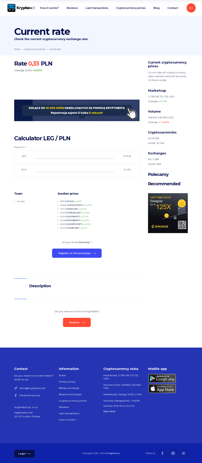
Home (17, 49)
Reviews (64, 407)
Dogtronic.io (114, 453)
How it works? (67, 419)
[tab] (77, 285)
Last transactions (69, 413)
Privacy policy (67, 381)
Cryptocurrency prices (34, 49)
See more (109, 411)
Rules (62, 375)
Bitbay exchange (69, 388)
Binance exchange (70, 394)
